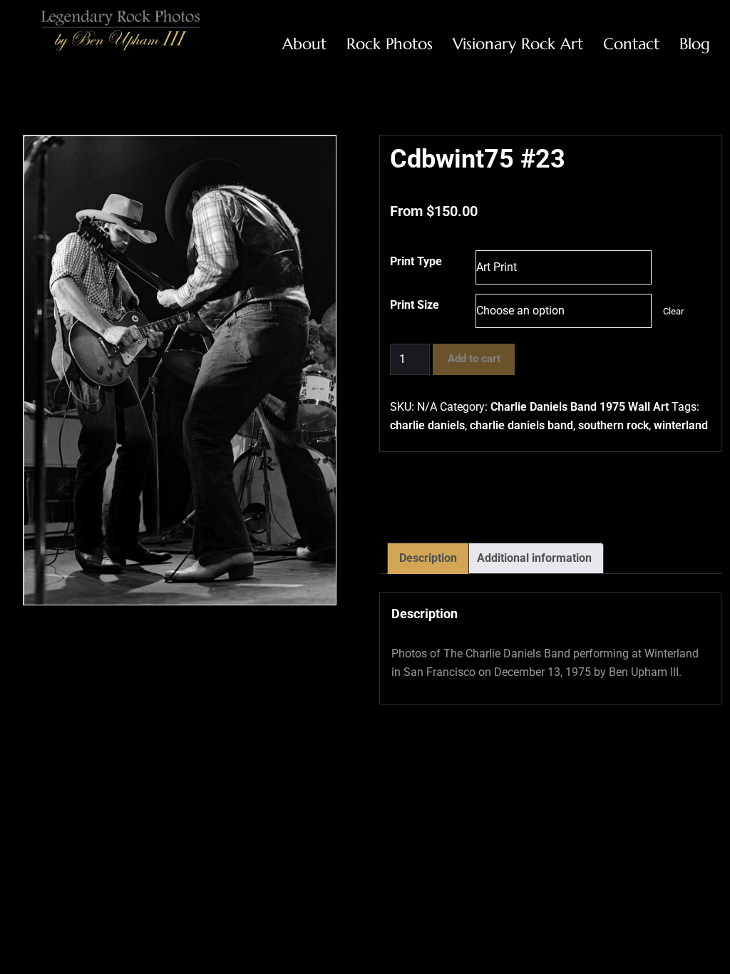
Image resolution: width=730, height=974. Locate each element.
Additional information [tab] (534, 558)
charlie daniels (427, 425)
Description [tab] (428, 558)
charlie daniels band (521, 425)
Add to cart (474, 358)
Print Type (416, 261)
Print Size (414, 305)
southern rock (613, 425)
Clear (673, 311)
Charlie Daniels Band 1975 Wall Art (579, 407)
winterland (681, 425)
